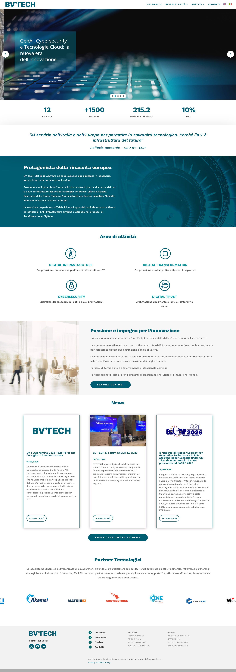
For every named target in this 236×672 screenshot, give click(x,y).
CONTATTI (214, 4)
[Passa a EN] (224, 6)
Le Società (100, 637)
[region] (118, 54)
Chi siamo (100, 632)
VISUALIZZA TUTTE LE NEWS (118, 537)
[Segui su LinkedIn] (43, 646)
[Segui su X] (31, 646)
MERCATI (197, 4)
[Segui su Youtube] (37, 646)
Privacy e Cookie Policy (99, 662)
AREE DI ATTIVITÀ (175, 4)
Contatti (99, 647)
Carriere (99, 642)
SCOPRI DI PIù (36, 518)
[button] (5, 54)
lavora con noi (110, 384)
